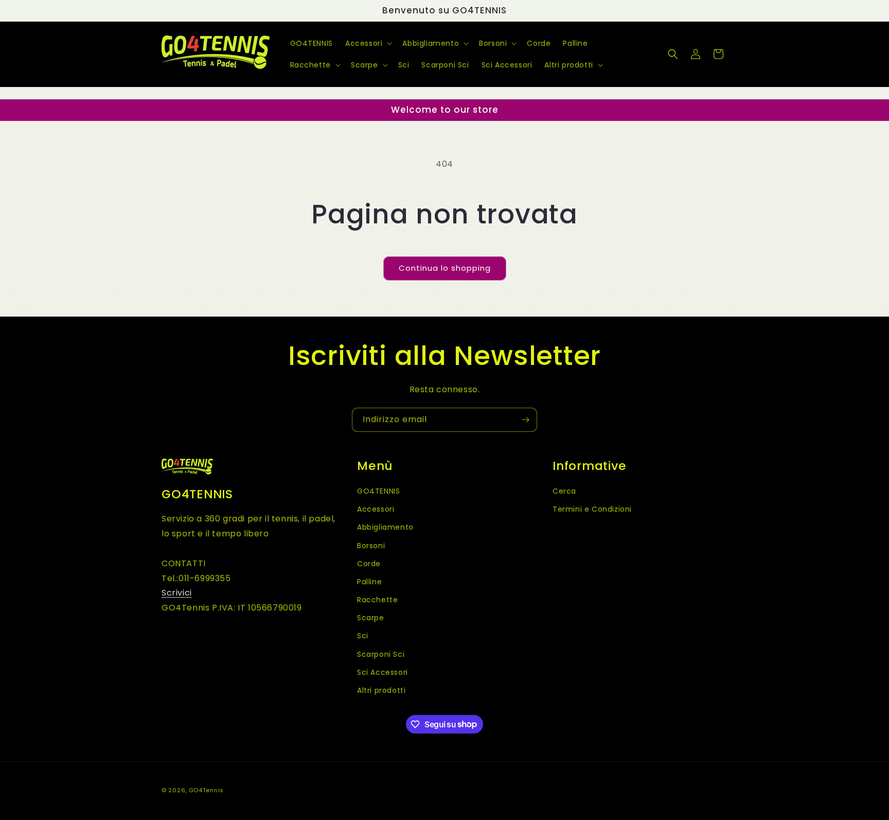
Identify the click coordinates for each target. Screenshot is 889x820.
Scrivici (177, 593)
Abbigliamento (385, 527)
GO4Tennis (206, 790)
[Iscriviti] (525, 420)
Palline (369, 581)
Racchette (377, 599)
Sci (362, 636)
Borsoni (371, 545)
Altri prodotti (381, 690)
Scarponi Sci (380, 654)
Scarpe (370, 618)
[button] (367, 43)
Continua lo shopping (445, 268)
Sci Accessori (382, 672)
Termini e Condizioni (592, 509)
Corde (369, 563)
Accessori (375, 509)
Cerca (564, 490)
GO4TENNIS (378, 490)
